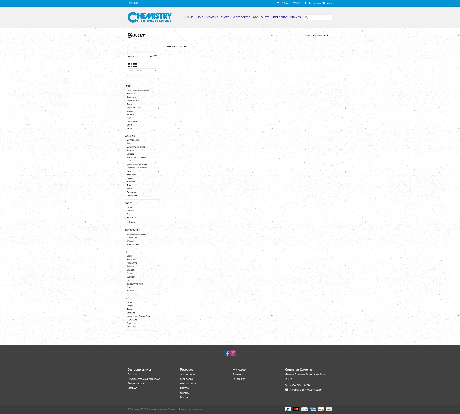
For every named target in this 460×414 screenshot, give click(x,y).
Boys (129, 214)
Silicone (130, 290)
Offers (184, 388)
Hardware (132, 319)
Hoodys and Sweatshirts (138, 90)
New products (188, 383)
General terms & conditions (144, 379)
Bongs (129, 256)
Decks (129, 302)
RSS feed (185, 397)
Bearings (131, 312)
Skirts (130, 178)
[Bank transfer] (328, 409)
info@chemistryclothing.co (305, 389)
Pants (129, 143)
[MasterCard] (296, 409)
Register (238, 374)
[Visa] (304, 409)
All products (187, 374)
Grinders (131, 270)
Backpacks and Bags (136, 234)
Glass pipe (131, 259)
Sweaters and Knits (136, 147)
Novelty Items (133, 244)
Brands (295, 17)
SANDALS (131, 217)
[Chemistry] (151, 17)
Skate (265, 17)
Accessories (241, 17)
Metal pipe (132, 263)
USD (130, 3)
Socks (129, 125)
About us (133, 374)
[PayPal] (288, 409)
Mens (199, 17)
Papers (130, 266)
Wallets (130, 241)
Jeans (129, 104)
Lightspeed (197, 409)
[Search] (306, 17)
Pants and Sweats (135, 107)
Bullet (328, 35)
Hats (129, 118)
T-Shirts (131, 93)
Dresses (130, 154)
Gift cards (279, 17)
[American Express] (312, 409)
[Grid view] (130, 65)
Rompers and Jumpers (137, 167)
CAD (136, 3)
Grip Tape (131, 326)
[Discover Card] (321, 409)
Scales (130, 273)
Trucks (130, 309)
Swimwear (131, 192)
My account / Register (320, 3)
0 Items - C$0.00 (291, 3)
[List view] (135, 65)
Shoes (225, 17)
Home (189, 17)
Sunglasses (132, 237)
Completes (131, 323)
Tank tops (131, 97)
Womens (212, 17)
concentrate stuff (135, 284)
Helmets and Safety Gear (138, 316)
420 (255, 17)
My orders (239, 379)
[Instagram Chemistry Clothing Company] (233, 353)
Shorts (130, 111)
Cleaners (131, 277)
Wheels (130, 305)
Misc (129, 280)
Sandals (132, 222)
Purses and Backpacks (137, 157)
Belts (129, 128)
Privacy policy (136, 383)
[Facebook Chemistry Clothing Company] (227, 353)
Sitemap (132, 388)
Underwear (132, 121)
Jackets (130, 114)
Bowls (129, 287)
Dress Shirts (133, 100)
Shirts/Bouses (133, 140)
